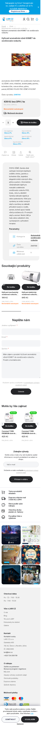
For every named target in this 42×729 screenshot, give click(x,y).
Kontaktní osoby (10, 636)
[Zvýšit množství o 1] (13, 123)
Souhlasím (30, 719)
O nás (6, 612)
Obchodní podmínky (11, 678)
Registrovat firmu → (19, 11)
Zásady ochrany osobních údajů (15, 675)
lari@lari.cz (8, 652)
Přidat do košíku (29, 122)
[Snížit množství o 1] (3, 123)
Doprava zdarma (10, 681)
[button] (38, 284)
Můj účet (7, 672)
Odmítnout (10, 719)
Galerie (6, 625)
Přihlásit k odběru (21, 479)
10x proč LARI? (9, 619)
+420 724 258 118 (10, 655)
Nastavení (20, 724)
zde (32, 713)
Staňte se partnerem (11, 667)
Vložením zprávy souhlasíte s (21, 384)
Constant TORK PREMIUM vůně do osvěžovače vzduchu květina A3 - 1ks (9, 432)
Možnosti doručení (15, 113)
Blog (5, 616)
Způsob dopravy (10, 685)
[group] (11, 426)
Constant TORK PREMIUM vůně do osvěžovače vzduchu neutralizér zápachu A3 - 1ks (28, 432)
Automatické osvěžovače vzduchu (36, 237)
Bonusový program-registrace (15, 669)
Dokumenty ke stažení (12, 622)
